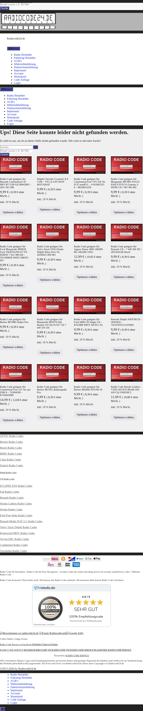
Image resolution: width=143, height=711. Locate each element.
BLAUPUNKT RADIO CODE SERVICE (112, 650)
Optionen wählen (13, 212)
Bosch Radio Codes (11, 447)
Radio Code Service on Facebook (16, 644)
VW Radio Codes (7, 479)
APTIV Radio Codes (11, 435)
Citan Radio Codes (10, 459)
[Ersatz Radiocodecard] (52, 633)
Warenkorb (20, 76)
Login (17, 82)
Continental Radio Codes (14, 545)
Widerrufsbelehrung (25, 64)
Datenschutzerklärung (26, 67)
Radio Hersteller (23, 54)
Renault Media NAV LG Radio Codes (21, 521)
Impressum (20, 70)
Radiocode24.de (16, 38)
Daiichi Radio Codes (11, 465)
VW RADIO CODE (56, 650)
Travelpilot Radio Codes (13, 550)
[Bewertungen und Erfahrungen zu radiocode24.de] (19, 633)
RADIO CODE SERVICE (11, 650)
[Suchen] (35, 147)
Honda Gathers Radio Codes (16, 503)
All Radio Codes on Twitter (45, 644)
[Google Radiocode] (75, 633)
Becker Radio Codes (11, 441)
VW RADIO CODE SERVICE (79, 650)
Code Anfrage (21, 79)
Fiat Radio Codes (9, 491)
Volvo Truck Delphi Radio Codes (18, 527)
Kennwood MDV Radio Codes (17, 533)
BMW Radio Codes (11, 453)
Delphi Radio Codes (8, 473)
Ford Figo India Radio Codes (16, 515)
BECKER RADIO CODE (35, 650)
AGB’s (18, 60)
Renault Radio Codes (12, 497)
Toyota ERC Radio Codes (14, 539)
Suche (4, 8)
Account (18, 73)
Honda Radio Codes (11, 509)
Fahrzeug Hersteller (25, 57)
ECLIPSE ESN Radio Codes (16, 485)
